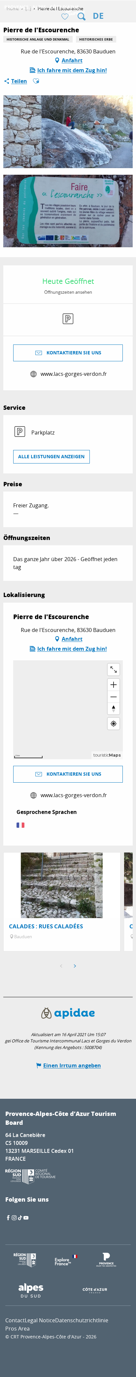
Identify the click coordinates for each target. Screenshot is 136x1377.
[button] (81, 16)
